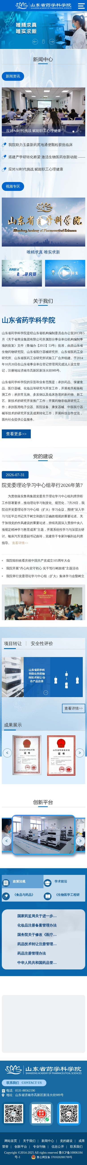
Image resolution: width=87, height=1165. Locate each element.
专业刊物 (39, 1146)
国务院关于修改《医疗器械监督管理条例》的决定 (38, 934)
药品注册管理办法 (31, 953)
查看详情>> (73, 708)
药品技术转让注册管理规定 (38, 944)
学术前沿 (61, 881)
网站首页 (10, 1141)
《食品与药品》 (24, 894)
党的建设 (66, 1141)
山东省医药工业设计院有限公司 (32, 1008)
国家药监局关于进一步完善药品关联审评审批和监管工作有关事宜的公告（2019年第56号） (38, 916)
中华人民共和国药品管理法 (38, 963)
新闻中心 (47, 1141)
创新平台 (20, 1146)
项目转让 (13, 643)
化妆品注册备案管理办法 (37, 925)
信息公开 (58, 1146)
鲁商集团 (17, 1001)
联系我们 (76, 1146)
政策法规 (19, 881)
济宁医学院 (45, 1046)
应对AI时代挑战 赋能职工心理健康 (35, 169)
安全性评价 (42, 643)
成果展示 (13, 724)
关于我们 (29, 1141)
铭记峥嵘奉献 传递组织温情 (25, 547)
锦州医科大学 (67, 1046)
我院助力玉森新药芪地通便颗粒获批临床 (40, 145)
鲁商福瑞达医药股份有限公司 (48, 1001)
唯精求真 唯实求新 (43, 252)
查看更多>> (16, 434)
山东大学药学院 (22, 1046)
